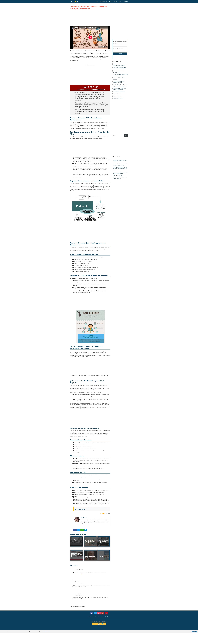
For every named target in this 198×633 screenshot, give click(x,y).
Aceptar (194, 631)
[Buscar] (126, 135)
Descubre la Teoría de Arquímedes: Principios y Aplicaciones (120, 173)
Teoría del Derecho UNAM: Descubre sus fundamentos (119, 64)
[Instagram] (99, 613)
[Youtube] (102, 613)
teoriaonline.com (77, 524)
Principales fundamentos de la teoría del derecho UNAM (119, 68)
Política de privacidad (93, 616)
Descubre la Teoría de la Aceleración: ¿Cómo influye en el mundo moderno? (119, 177)
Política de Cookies (101, 616)
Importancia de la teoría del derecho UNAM (119, 71)
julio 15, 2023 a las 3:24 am (79, 570)
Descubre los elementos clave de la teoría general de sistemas (120, 164)
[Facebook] (91, 613)
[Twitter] (95, 613)
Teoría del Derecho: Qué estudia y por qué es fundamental (120, 75)
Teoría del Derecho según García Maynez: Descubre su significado (120, 85)
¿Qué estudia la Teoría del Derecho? (119, 78)
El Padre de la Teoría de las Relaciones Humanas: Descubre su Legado (120, 160)
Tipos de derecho (117, 93)
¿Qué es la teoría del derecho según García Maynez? (119, 89)
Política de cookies (45, 631)
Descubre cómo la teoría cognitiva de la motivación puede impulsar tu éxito (120, 168)
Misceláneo (126, 1)
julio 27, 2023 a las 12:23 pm (79, 583)
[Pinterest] (106, 613)
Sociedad (109, 1)
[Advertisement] (90, 18)
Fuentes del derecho (117, 96)
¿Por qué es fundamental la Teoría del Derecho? (119, 82)
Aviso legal (107, 616)
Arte (115, 1)
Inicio (97, 1)
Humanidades (102, 1)
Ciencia (120, 1)
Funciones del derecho (118, 98)
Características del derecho (119, 91)
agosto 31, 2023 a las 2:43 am (80, 595)
